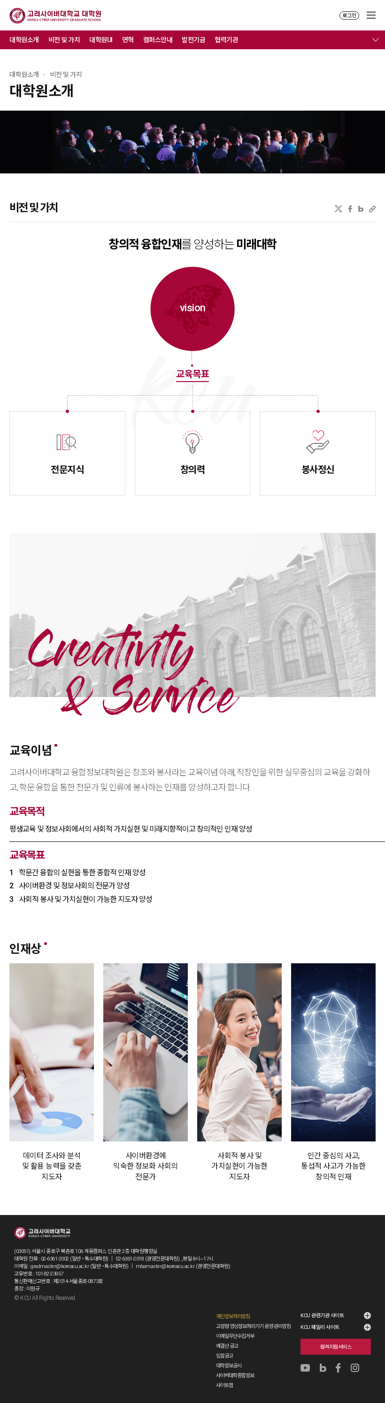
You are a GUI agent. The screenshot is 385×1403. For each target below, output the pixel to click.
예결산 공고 (227, 1346)
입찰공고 (224, 1356)
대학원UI (101, 40)
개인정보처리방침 (233, 1316)
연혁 (128, 40)
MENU (371, 15)
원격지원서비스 (336, 1347)
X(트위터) (338, 208)
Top (371, 1371)
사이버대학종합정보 (235, 1376)
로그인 (349, 16)
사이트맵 (224, 1385)
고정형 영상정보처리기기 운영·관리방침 (253, 1326)
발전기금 (193, 40)
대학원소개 (24, 40)
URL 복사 (372, 208)
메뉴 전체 (375, 39)
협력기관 (226, 40)
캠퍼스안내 (158, 40)
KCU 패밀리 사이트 (319, 1327)
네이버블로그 (360, 208)
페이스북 (350, 208)
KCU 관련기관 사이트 (322, 1316)
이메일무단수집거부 (235, 1336)
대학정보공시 (228, 1366)
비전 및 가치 (64, 40)
